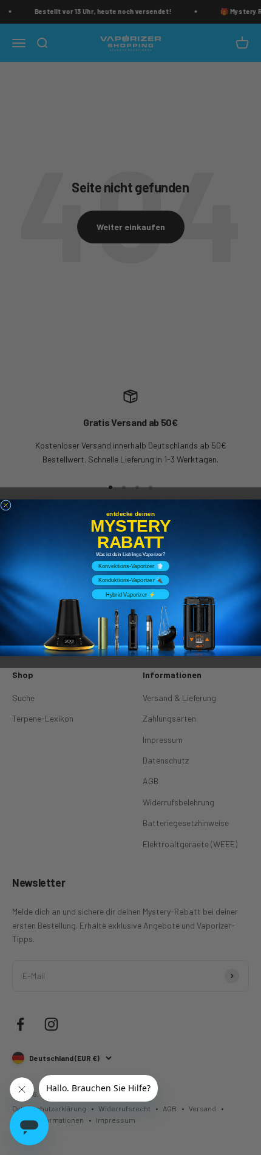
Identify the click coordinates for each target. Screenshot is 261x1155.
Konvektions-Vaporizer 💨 (130, 566)
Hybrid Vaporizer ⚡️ (130, 594)
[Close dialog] (5, 504)
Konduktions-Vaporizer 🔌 (130, 580)
